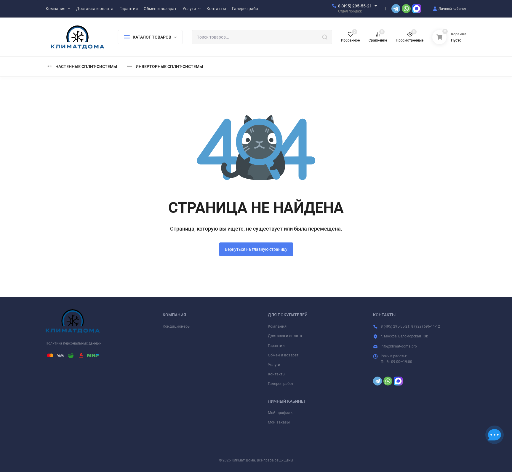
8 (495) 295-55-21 (355, 6)
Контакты (276, 374)
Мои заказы (279, 422)
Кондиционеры (177, 326)
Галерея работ (280, 383)
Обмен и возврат (283, 355)
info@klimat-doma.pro (399, 346)
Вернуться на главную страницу (256, 249)
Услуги (274, 364)
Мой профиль (280, 412)
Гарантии (276, 345)
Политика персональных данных (73, 343)
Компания (277, 326)
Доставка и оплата (285, 336)
